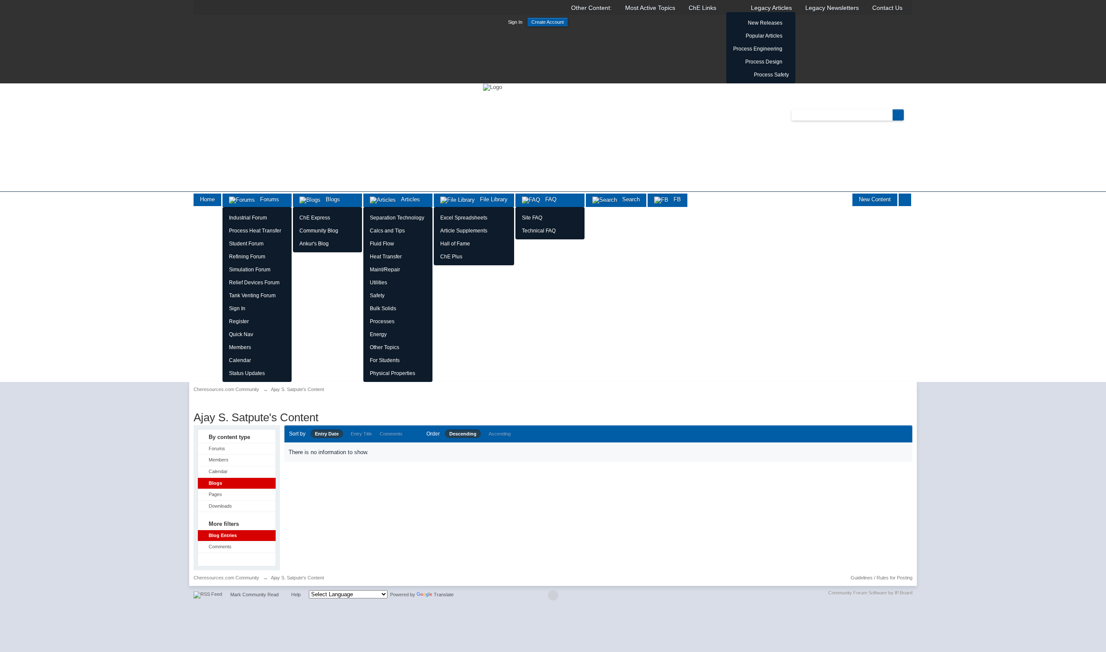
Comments (220, 546)
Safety (377, 296)
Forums (267, 199)
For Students (385, 360)
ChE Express (314, 218)
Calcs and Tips (387, 231)
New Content (875, 199)
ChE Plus (451, 257)
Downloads (220, 506)
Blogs (330, 199)
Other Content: (591, 7)
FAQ (548, 199)
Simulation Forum (249, 270)
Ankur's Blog (314, 244)
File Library (491, 199)
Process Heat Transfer (255, 231)
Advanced (909, 114)
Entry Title (361, 433)
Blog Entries (223, 535)
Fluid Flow (382, 244)
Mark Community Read (254, 594)
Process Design (763, 62)
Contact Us (887, 7)
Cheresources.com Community (226, 577)
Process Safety (771, 75)
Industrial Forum (248, 218)
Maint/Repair (385, 270)
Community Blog (318, 231)
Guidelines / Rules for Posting (881, 577)
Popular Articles (764, 36)
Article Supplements (463, 231)
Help (296, 594)
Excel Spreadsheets (463, 218)
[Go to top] (553, 595)
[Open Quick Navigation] (905, 200)
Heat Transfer (386, 257)
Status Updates (247, 373)
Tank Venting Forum (252, 296)
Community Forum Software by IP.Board (870, 592)
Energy (378, 334)
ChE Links (702, 7)
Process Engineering (757, 49)
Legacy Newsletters (832, 7)
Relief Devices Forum (254, 283)
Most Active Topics (650, 7)
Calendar (240, 360)
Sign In (515, 22)
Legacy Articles (771, 7)
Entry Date (327, 433)
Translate (444, 594)
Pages (215, 494)
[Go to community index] (492, 86)
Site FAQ (532, 218)
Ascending (500, 433)
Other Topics (384, 347)
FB (674, 199)
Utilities (378, 283)
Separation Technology (397, 218)
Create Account (547, 22)
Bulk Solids (383, 308)
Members (240, 347)
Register (239, 321)
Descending (463, 433)
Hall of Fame (455, 244)
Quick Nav (241, 334)
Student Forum (246, 244)
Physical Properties (392, 373)
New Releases (765, 23)
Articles (408, 199)
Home (207, 199)
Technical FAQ (539, 231)
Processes (382, 321)
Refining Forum (247, 257)
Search (628, 199)
